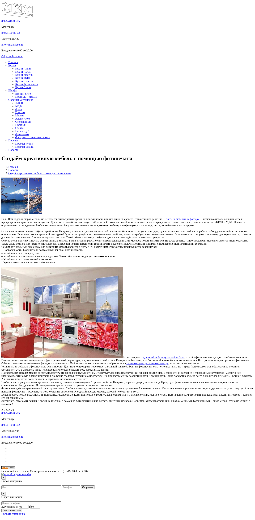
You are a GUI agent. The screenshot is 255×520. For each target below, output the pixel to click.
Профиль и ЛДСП (26, 96)
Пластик (20, 112)
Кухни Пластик (24, 81)
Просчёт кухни (24, 143)
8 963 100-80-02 (10, 32)
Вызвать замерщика (13, 513)
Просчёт (13, 140)
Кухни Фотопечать (26, 84)
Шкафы (12, 90)
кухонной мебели (153, 357)
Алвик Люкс (22, 118)
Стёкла (19, 127)
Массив (19, 115)
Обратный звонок (12, 56)
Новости (13, 149)
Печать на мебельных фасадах (181, 219)
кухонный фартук (136, 363)
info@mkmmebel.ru (12, 44)
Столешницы (23, 121)
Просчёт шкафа (24, 146)
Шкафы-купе (23, 93)
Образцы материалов (20, 99)
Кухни (12, 65)
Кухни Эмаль (23, 87)
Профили (20, 124)
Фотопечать (22, 134)
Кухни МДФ (22, 77)
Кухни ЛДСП (23, 71)
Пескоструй (22, 131)
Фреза (18, 109)
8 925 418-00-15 (10, 20)
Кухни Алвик (23, 68)
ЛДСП (19, 102)
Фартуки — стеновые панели (32, 137)
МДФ (18, 106)
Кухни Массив (24, 74)
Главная (13, 62)
